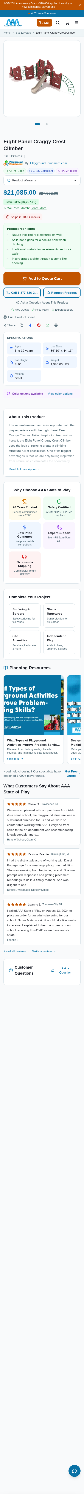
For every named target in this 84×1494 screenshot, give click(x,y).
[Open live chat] (74, 1471)
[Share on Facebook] (30, 325)
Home (7, 32)
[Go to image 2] (46, 124)
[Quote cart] (67, 23)
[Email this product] (47, 325)
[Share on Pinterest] (38, 325)
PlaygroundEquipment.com (48, 163)
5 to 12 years (23, 32)
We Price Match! (27, 208)
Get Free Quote (71, 773)
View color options (60, 393)
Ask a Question (65, 970)
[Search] (58, 23)
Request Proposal (64, 292)
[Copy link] (21, 325)
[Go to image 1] (37, 124)
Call (47, 22)
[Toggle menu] (77, 23)
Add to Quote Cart (45, 278)
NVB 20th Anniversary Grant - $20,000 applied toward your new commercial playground (38, 5)
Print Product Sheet (21, 317)
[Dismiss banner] (79, 5)
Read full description (23, 469)
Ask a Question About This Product (44, 302)
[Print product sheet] (56, 325)
